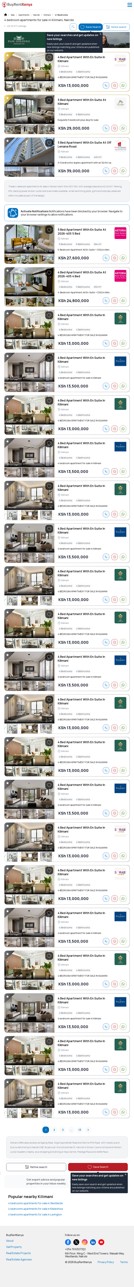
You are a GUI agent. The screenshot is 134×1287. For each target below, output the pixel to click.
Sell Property (14, 1246)
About (10, 1240)
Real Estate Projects (18, 1253)
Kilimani (47, 15)
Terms (124, 1262)
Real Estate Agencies (19, 1259)
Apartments (23, 15)
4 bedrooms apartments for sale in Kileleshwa (35, 1209)
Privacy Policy (106, 1262)
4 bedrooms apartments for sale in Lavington (35, 1214)
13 (79, 1130)
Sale (13, 15)
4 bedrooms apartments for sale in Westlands (35, 1203)
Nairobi (36, 15)
